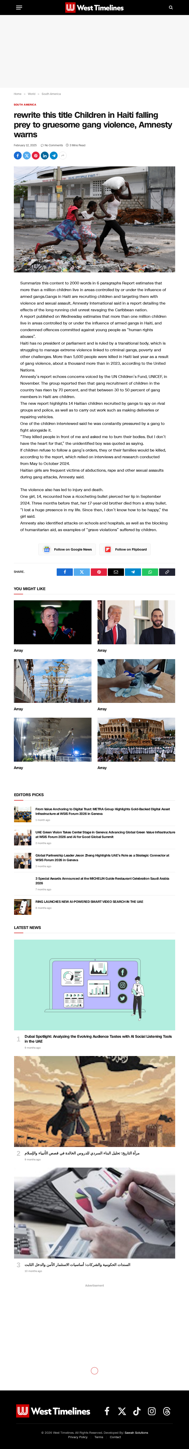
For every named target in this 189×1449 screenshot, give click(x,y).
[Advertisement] (94, 51)
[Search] (170, 7)
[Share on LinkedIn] (45, 155)
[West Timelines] (94, 7)
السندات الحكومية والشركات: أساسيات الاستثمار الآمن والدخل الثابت (77, 1264)
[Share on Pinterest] (36, 155)
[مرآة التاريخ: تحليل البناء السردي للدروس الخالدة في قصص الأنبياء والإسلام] (94, 1101)
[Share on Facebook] (18, 155)
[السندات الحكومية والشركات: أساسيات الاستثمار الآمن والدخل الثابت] (94, 1213)
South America (25, 104)
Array (18, 650)
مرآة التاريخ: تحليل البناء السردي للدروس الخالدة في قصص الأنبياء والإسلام (82, 1153)
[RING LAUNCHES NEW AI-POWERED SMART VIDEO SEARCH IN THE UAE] (22, 907)
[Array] (53, 622)
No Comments (54, 145)
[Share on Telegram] (54, 155)
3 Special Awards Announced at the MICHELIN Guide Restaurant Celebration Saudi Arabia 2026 (102, 880)
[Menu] (19, 7)
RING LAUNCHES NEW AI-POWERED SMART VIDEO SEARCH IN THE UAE (89, 902)
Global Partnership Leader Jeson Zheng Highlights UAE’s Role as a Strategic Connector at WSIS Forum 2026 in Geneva (102, 857)
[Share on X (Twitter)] (27, 155)
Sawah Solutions (136, 1433)
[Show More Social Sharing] (63, 155)
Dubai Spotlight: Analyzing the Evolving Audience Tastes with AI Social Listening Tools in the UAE (98, 1039)
